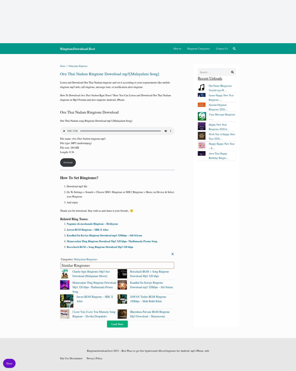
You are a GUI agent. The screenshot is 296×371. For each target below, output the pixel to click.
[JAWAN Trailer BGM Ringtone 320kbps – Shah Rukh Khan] (122, 303)
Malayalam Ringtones (86, 259)
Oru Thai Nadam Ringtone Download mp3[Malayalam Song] (109, 73)
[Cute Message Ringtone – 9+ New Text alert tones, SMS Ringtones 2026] (202, 119)
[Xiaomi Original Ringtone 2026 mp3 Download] (202, 106)
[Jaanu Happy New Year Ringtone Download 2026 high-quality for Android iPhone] (202, 96)
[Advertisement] (148, 21)
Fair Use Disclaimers (71, 358)
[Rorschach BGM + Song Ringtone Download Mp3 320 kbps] (122, 277)
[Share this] (172, 254)
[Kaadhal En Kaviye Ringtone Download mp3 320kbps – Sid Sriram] (122, 288)
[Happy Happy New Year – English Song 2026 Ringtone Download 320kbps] (202, 148)
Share (9, 363)
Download (68, 162)
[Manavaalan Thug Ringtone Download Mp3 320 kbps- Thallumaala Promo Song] (64, 288)
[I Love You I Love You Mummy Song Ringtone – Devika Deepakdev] (64, 317)
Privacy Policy (95, 358)
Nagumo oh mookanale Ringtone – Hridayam (92, 224)
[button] (234, 48)
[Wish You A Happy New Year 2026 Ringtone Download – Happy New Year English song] (202, 138)
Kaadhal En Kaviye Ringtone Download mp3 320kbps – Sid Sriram (104, 235)
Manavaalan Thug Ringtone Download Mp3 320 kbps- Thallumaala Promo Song (112, 241)
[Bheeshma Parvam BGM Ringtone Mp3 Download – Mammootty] (122, 317)
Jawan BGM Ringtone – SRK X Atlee (88, 230)
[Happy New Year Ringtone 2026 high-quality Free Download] (202, 129)
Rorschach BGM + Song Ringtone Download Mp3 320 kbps (100, 247)
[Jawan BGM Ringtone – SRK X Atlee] (66, 306)
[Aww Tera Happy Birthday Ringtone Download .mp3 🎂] (202, 154)
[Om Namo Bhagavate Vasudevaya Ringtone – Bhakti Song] (202, 90)
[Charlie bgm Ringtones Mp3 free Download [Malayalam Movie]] (64, 277)
